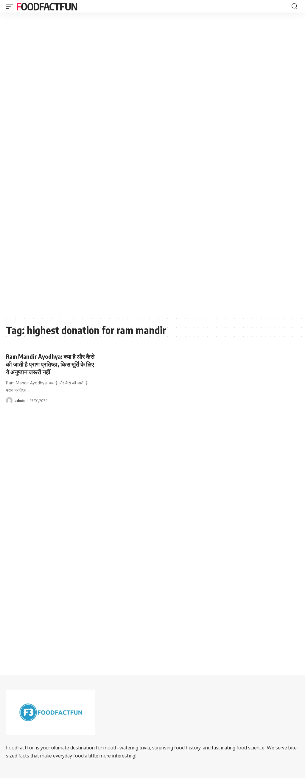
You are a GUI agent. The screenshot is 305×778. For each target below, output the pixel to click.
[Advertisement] (152, 60)
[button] (11, 6)
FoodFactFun (46, 6)
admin (20, 400)
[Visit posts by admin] (9, 400)
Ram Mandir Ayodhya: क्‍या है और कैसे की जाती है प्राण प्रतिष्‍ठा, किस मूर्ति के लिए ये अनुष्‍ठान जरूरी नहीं (50, 364)
